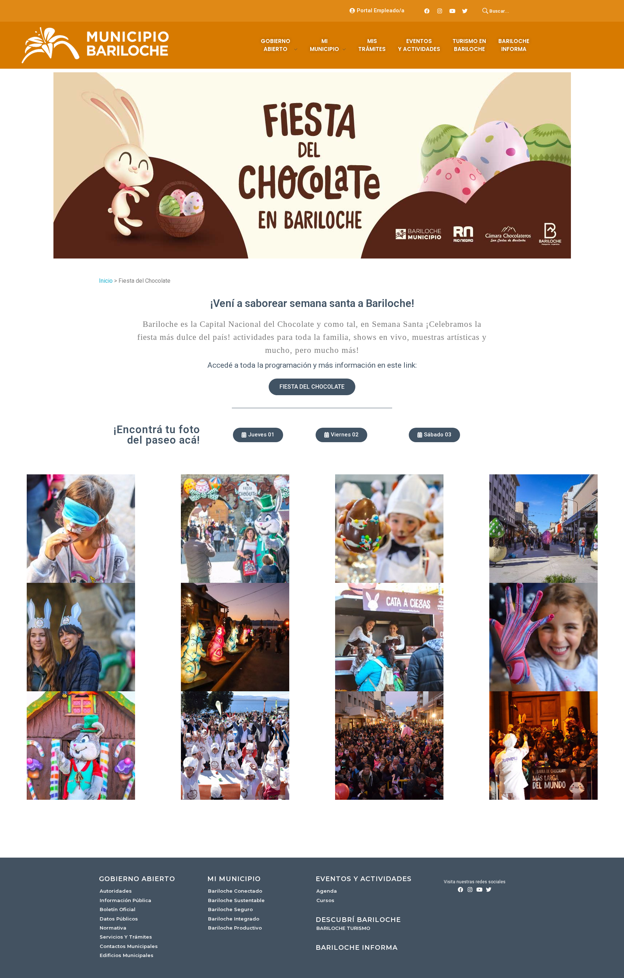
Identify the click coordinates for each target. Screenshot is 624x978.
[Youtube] (452, 10)
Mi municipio (234, 879)
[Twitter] (465, 10)
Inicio (106, 280)
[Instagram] (439, 10)
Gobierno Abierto (137, 879)
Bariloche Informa (357, 948)
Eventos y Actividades (364, 879)
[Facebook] (427, 10)
